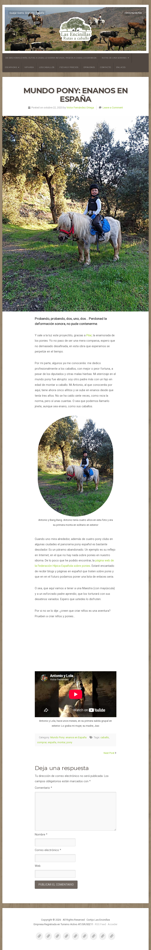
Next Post (109, 752)
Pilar (89, 335)
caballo (104, 737)
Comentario (43, 788)
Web (38, 866)
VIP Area (29, 67)
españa (52, 742)
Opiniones (89, 67)
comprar (42, 742)
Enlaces (121, 67)
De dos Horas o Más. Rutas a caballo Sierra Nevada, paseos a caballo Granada (51, 58)
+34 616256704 (133, 12)
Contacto (105, 67)
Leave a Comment (113, 107)
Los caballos (46, 67)
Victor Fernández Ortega (80, 107)
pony (69, 742)
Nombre (41, 834)
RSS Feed (100, 924)
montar (61, 742)
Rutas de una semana (114, 58)
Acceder (112, 924)
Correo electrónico (48, 850)
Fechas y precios (69, 67)
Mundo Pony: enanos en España (68, 737)
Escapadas (11, 67)
